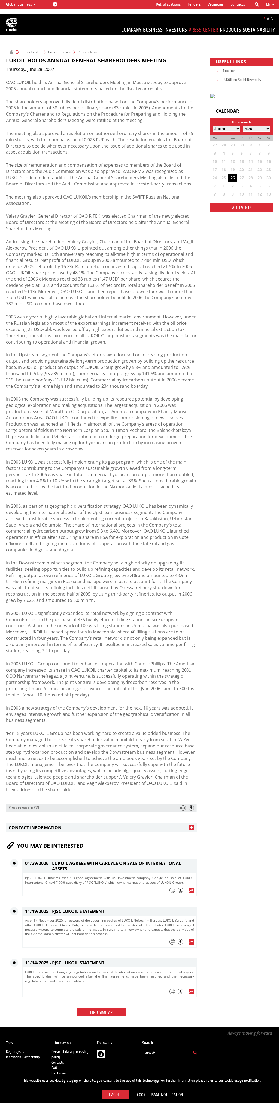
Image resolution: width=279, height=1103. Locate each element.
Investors (175, 30)
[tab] (101, 828)
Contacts (238, 4)
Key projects (15, 1052)
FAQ (54, 1068)
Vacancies (215, 4)
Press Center (203, 30)
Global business (19, 4)
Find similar (101, 1012)
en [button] (269, 4)
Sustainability (259, 30)
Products (230, 30)
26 (233, 177)
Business (153, 30)
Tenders (194, 4)
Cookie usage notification (160, 1094)
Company (131, 30)
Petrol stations (168, 4)
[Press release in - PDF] (191, 808)
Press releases (59, 52)
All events (241, 207)
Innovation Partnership (23, 1057)
